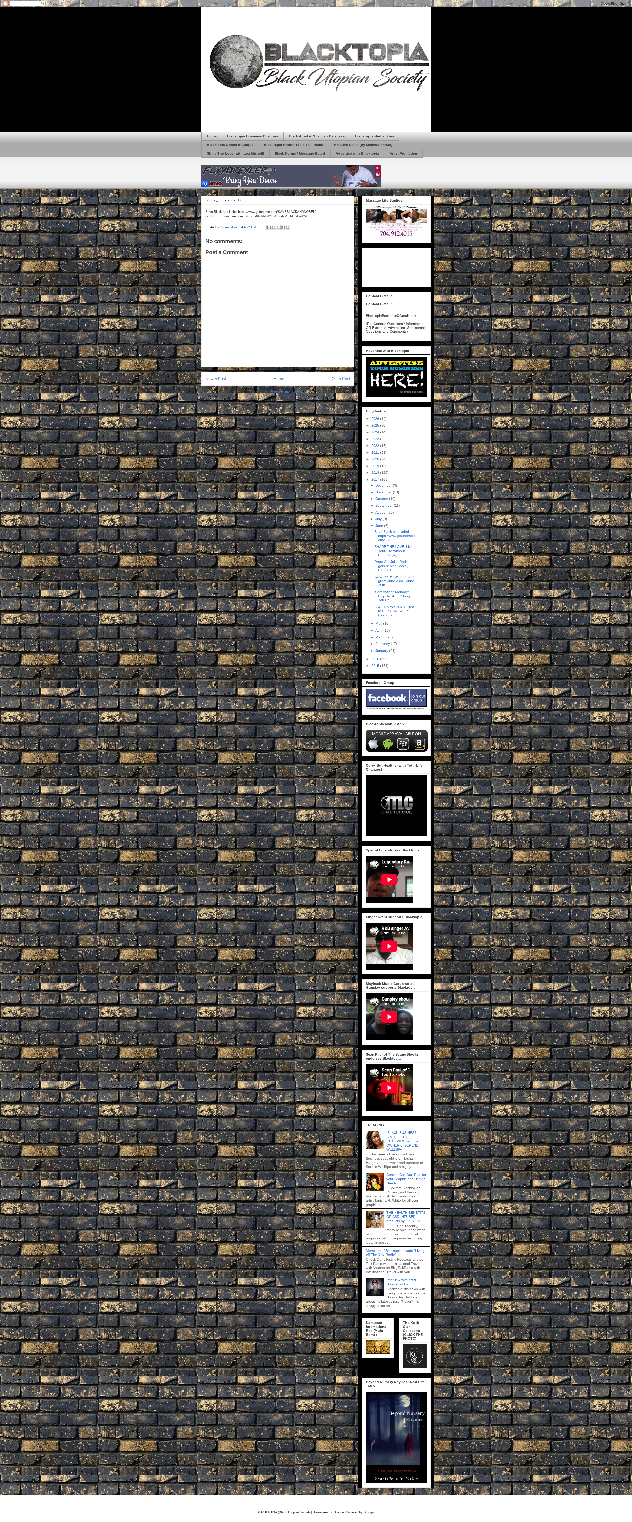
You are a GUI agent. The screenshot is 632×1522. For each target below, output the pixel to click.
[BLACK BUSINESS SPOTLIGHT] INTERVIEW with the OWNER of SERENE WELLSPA (402, 1141)
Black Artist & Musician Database (317, 136)
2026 (375, 419)
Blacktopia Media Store (374, 136)
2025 (375, 425)
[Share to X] (278, 227)
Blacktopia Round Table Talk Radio (293, 145)
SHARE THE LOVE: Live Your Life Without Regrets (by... (394, 551)
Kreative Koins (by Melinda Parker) (363, 145)
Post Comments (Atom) (288, 391)
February (383, 644)
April (379, 630)
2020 (375, 459)
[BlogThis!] (273, 227)
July (379, 519)
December (384, 485)
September (384, 505)
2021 (375, 452)
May (379, 623)
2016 (375, 659)
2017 (375, 479)
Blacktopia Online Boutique (230, 145)
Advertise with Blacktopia (357, 153)
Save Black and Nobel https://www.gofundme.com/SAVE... (395, 536)
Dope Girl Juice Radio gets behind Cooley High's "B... (392, 566)
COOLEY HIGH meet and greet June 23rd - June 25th (394, 581)
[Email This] (268, 227)
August (381, 512)
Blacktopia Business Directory (252, 136)
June (379, 526)
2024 (375, 432)
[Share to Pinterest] (287, 227)
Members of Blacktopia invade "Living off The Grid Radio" (395, 1253)
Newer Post (215, 379)
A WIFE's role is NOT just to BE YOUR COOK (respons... (394, 611)
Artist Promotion (403, 153)
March (380, 637)
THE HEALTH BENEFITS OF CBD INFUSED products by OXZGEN (405, 1217)
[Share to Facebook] (282, 227)
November (384, 492)
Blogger (369, 1512)
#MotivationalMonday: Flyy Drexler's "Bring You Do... (392, 596)
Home (212, 136)
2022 (375, 446)
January (382, 651)
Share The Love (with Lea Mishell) (235, 153)
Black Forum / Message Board (300, 153)
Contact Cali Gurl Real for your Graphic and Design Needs (406, 1179)
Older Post (341, 379)
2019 (375, 466)
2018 (375, 472)
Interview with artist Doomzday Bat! (401, 1282)
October (382, 499)
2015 (375, 666)
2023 (375, 439)
